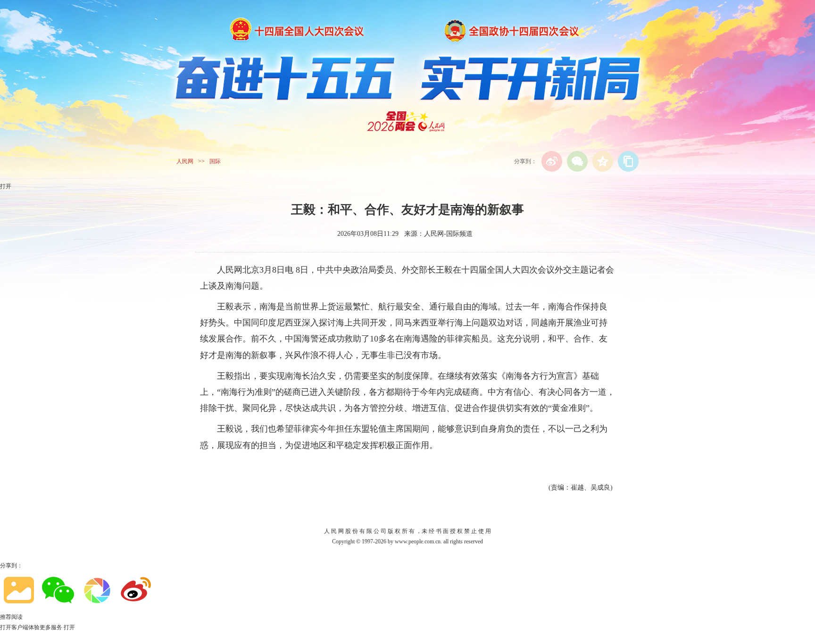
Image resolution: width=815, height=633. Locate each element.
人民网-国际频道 (448, 233)
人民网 (184, 161)
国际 (215, 161)
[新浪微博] (551, 161)
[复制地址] (628, 161)
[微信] (577, 161)
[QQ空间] (602, 161)
